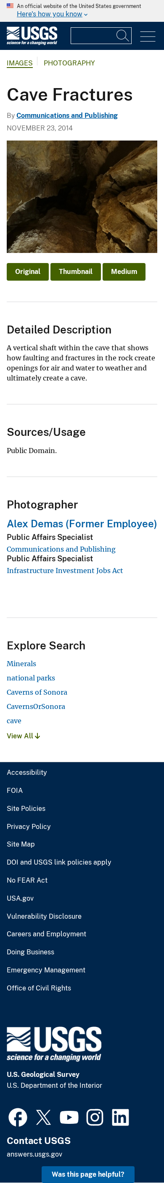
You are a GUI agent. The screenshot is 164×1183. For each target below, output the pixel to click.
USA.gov (20, 898)
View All (21, 736)
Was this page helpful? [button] (88, 1174)
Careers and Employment (46, 934)
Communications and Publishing (67, 116)
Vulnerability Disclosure (44, 916)
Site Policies (26, 809)
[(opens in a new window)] (18, 1116)
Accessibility (27, 773)
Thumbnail (76, 272)
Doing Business (30, 952)
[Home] (32, 43)
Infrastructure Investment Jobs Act (65, 570)
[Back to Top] (133, 1152)
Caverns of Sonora (37, 692)
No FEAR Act (27, 880)
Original (27, 272)
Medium (124, 272)
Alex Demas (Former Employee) (82, 523)
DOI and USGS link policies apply (59, 862)
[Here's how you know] (82, 11)
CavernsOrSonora (36, 706)
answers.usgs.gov (34, 1154)
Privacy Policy (29, 827)
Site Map (21, 844)
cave (14, 721)
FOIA (15, 791)
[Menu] (147, 36)
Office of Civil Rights (39, 988)
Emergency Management (46, 970)
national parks (31, 678)
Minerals (21, 663)
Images (20, 63)
